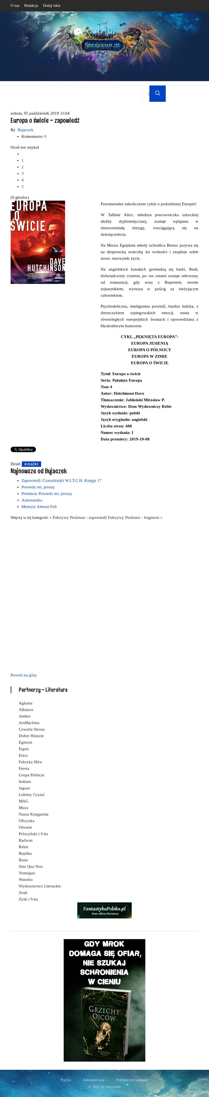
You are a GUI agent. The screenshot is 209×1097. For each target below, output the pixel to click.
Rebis (23, 847)
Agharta (25, 703)
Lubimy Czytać (32, 794)
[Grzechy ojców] (104, 1000)
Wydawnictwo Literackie (40, 886)
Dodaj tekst (51, 6)
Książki (31, 464)
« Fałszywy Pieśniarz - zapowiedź (79, 517)
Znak (23, 892)
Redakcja (31, 6)
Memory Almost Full (39, 506)
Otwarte (25, 827)
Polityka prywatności (132, 1080)
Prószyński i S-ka (33, 834)
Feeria (24, 768)
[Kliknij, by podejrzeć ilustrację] (38, 242)
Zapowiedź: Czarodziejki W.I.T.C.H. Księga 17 (61, 480)
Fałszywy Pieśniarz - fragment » (135, 517)
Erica (23, 755)
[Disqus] (104, 595)
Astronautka (31, 500)
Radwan (26, 840)
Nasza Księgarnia (33, 814)
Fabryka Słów (30, 762)
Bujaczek (25, 130)
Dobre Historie (31, 736)
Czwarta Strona (32, 729)
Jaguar (24, 788)
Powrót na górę (23, 675)
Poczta (66, 1080)
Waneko (26, 879)
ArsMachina (29, 723)
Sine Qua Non (31, 866)
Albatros (26, 709)
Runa (23, 860)
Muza (23, 807)
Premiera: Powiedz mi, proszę (46, 493)
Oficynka (27, 821)
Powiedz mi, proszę (38, 487)
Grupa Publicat (31, 775)
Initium (25, 781)
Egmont (25, 742)
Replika (25, 853)
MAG (23, 801)
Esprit (24, 749)
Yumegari (27, 873)
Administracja (93, 1080)
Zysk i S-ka (28, 899)
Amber (24, 716)
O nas (15, 6)
